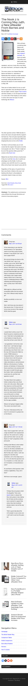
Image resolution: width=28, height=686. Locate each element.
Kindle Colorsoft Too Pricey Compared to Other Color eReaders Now (18, 579)
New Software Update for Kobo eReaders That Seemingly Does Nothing (17, 605)
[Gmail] (18, 38)
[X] (6, 38)
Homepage (4, 631)
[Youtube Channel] (8, 660)
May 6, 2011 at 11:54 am (15, 427)
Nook (19, 183)
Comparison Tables (6, 637)
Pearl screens (23, 91)
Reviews (3, 646)
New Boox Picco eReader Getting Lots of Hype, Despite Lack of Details (17, 567)
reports (9, 495)
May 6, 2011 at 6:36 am (15, 324)
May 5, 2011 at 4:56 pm (15, 243)
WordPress (17, 680)
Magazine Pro (16, 678)
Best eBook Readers (7, 643)
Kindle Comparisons (6, 640)
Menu (15, 2)
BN (8, 184)
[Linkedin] (9, 38)
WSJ (7, 179)
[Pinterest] (12, 38)
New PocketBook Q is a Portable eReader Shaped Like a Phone (18, 591)
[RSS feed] (11, 660)
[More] (21, 38)
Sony (14, 159)
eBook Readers (11, 183)
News (16, 183)
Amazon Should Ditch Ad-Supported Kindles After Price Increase (18, 617)
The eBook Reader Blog (7, 634)
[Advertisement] (14, 117)
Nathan (11, 322)
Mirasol (12, 99)
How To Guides (5, 649)
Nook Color (12, 153)
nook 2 (11, 184)
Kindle (21, 141)
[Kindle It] (15, 38)
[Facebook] (3, 38)
